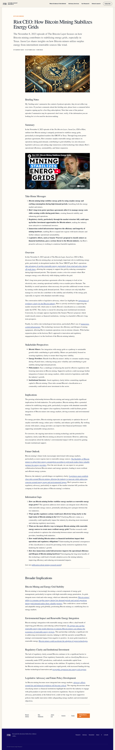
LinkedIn (106, 734)
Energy (63, 715)
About (97, 734)
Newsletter (91, 734)
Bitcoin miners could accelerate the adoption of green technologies (63, 641)
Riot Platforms (40, 715)
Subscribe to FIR (83, 715)
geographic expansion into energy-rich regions (69, 669)
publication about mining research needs (46, 565)
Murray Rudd (19, 49)
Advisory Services (73, 3)
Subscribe (108, 3)
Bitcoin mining (27, 715)
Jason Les (52, 715)
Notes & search (96, 3)
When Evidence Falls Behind (58, 3)
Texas (72, 715)
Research (78, 734)
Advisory (84, 734)
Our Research (85, 3)
